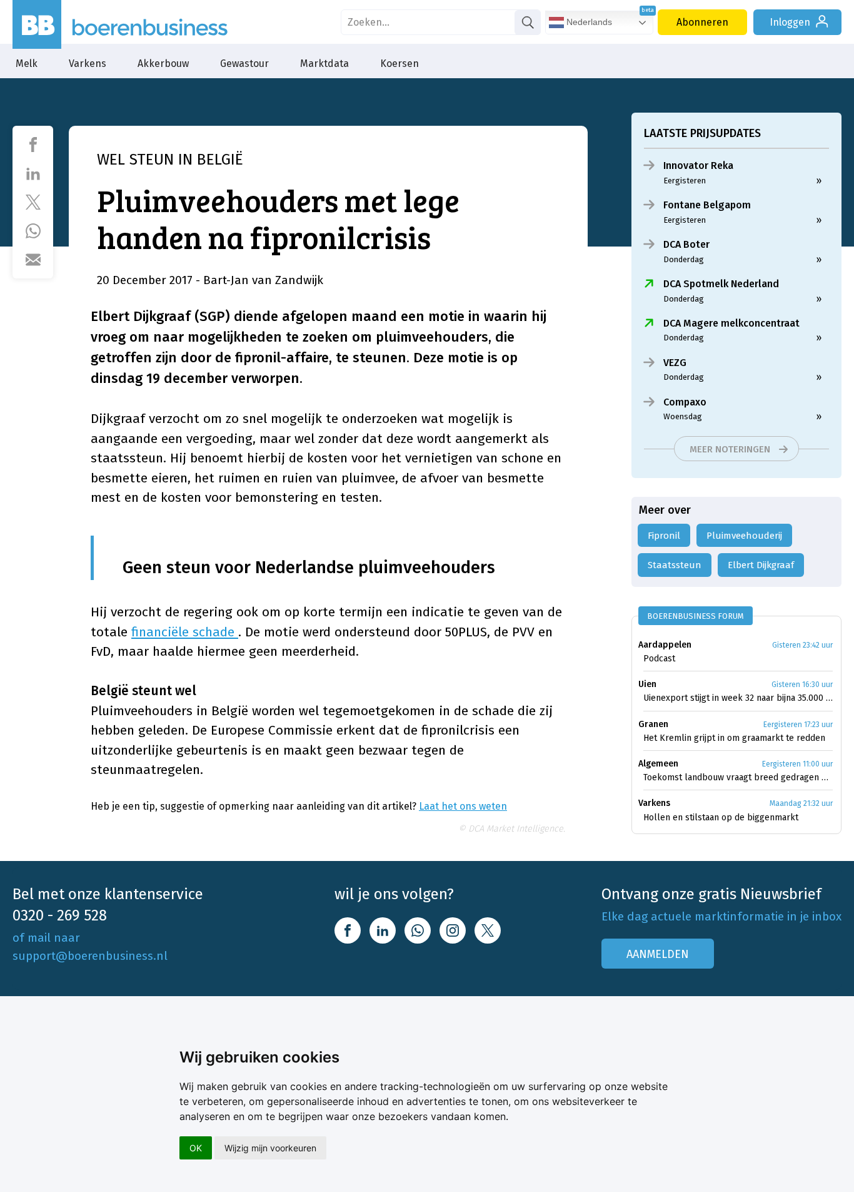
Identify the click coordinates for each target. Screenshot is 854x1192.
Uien (647, 684)
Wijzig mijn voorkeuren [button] (270, 1148)
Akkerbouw (163, 63)
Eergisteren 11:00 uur (797, 764)
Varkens (87, 63)
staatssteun (674, 565)
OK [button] (195, 1148)
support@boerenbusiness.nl (90, 956)
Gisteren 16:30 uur (802, 684)
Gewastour (244, 63)
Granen (653, 724)
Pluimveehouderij (744, 535)
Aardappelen (664, 644)
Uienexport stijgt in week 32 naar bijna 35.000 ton (738, 698)
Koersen (399, 63)
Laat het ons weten (463, 806)
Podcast (659, 658)
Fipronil (664, 535)
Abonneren (702, 22)
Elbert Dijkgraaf (761, 565)
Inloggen (790, 22)
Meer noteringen (730, 449)
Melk (27, 63)
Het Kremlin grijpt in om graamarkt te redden (734, 738)
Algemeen (658, 763)
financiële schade (184, 632)
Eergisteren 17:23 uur (798, 724)
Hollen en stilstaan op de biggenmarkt (720, 817)
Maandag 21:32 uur (801, 803)
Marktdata (324, 63)
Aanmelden (657, 954)
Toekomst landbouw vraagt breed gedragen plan (738, 777)
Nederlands (588, 22)
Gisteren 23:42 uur (802, 645)
